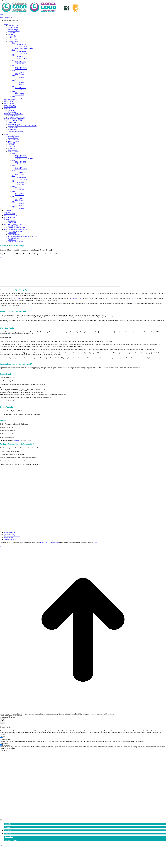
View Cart (3, 17)
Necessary (5, 738)
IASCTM (133, 298)
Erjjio (95, 542)
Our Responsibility (9, 534)
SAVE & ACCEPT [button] (6, 750)
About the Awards (9, 532)
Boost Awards (17, 298)
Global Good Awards (75, 298)
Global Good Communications (49, 542)
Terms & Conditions (10, 539)
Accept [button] (13, 717)
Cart (1, 14)
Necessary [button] (3, 736)
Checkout (9, 17)
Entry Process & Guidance (12, 536)
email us (16, 440)
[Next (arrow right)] (2, 845)
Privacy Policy (8, 537)
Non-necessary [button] (4, 743)
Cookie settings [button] (5, 717)
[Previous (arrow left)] (1, 845)
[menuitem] (8, 840)
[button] (7, 824)
